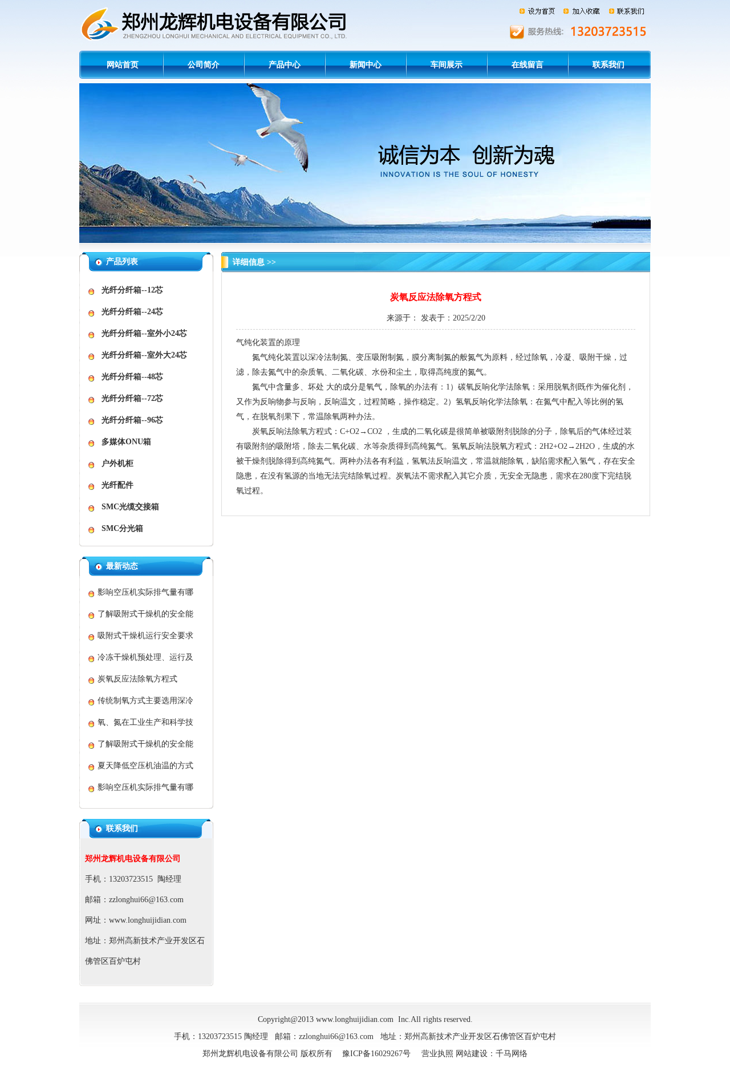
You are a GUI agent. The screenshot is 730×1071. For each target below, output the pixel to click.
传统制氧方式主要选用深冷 (145, 700)
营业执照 (437, 1053)
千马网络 (512, 1053)
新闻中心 (366, 64)
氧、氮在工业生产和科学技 (145, 722)
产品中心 (285, 64)
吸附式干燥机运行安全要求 (145, 635)
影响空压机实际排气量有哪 (145, 592)
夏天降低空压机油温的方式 (145, 765)
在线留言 (528, 64)
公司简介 (204, 64)
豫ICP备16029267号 (376, 1053)
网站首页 (123, 64)
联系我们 (608, 64)
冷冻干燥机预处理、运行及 (145, 657)
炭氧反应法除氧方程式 (137, 679)
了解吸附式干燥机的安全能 (145, 614)
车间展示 (447, 64)
